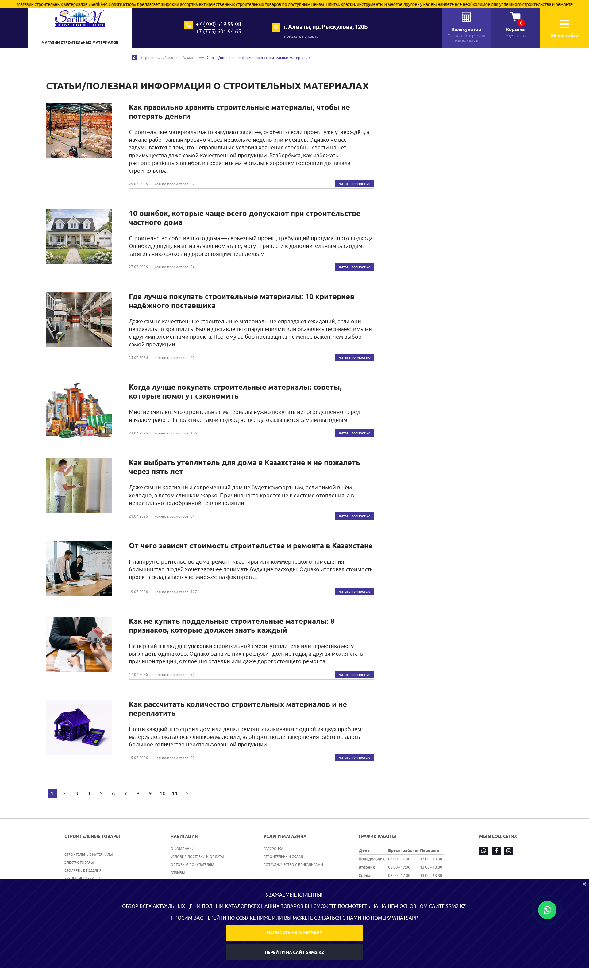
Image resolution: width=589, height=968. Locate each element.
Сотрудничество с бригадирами (293, 864)
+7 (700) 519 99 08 (218, 24)
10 (163, 793)
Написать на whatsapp (294, 932)
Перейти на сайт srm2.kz (294, 952)
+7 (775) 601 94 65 (218, 31)
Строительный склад (283, 856)
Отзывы (178, 872)
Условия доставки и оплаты (197, 856)
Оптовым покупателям (192, 864)
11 (175, 793)
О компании (182, 848)
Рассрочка (273, 848)
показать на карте (301, 36)
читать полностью (355, 183)
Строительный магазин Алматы (168, 57)
